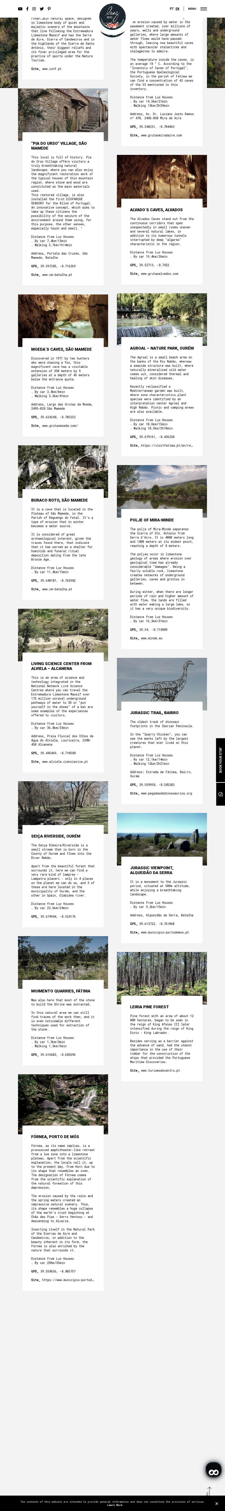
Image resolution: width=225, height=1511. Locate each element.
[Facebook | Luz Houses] (27, 17)
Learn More (114, 1505)
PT (172, 9)
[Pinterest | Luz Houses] (49, 17)
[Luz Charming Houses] (112, 17)
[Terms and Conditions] (216, 1503)
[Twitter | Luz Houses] (42, 17)
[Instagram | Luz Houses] (34, 17)
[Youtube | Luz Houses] (20, 17)
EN (177, 9)
